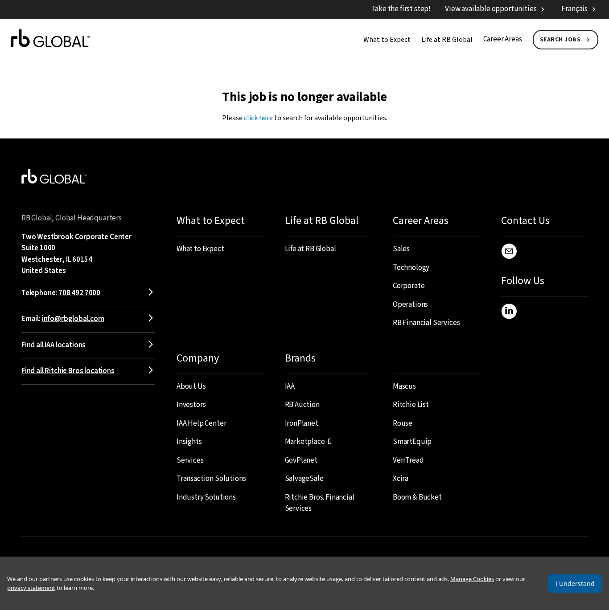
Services (190, 460)
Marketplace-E (308, 441)
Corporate (408, 286)
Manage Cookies (472, 579)
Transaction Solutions (211, 478)
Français (574, 9)
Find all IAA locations (53, 345)
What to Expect (387, 40)
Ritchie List (411, 404)
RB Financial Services (426, 322)
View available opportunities (490, 9)
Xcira (400, 478)
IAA (290, 386)
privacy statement (31, 588)
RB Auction (302, 404)
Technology (411, 267)
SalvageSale (304, 478)
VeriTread (408, 460)
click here (258, 118)
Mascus (404, 386)
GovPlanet (301, 460)
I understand (575, 583)
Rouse (402, 423)
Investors (191, 404)
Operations (410, 304)
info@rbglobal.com (73, 318)
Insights (189, 441)
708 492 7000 (79, 293)
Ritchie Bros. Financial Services (319, 503)
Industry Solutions (206, 497)
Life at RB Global (447, 40)
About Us (191, 386)
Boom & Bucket (417, 497)
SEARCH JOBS (560, 39)
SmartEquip (412, 441)
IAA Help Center (201, 423)
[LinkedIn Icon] (509, 313)
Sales (401, 249)
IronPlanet (301, 423)
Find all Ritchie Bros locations (68, 371)
